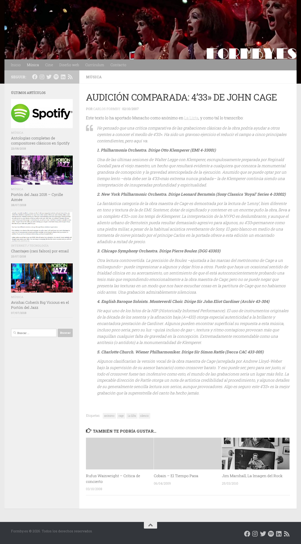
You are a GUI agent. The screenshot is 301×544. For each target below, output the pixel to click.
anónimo (109, 415)
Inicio (16, 64)
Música (33, 64)
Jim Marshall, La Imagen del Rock (252, 475)
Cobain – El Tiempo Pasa (176, 475)
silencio (144, 415)
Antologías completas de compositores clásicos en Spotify (40, 140)
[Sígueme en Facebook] (34, 76)
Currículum (94, 64)
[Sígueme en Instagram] (42, 76)
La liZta (132, 415)
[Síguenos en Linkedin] (63, 76)
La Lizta (191, 117)
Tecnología (39, 246)
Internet (19, 246)
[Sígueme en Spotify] (56, 76)
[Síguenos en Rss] (70, 76)
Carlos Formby (106, 109)
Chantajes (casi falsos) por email (40, 250)
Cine (49, 64)
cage (121, 415)
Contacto (118, 64)
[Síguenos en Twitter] (49, 76)
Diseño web (69, 64)
